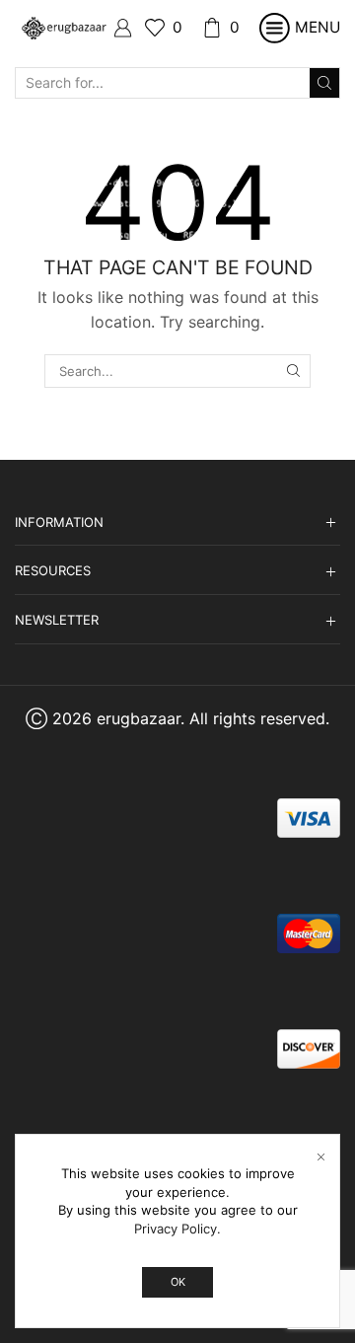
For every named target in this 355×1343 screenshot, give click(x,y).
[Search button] (324, 83)
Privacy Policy (175, 1228)
